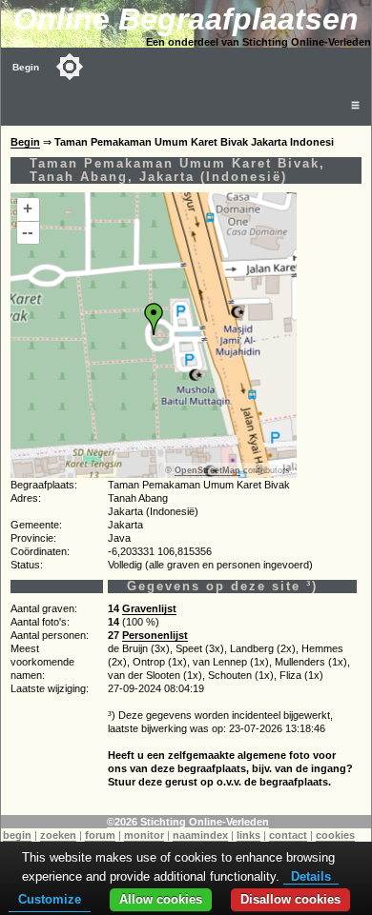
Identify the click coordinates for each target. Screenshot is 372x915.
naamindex (200, 835)
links (248, 835)
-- (27, 232)
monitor (144, 835)
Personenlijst (155, 635)
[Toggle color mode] (70, 67)
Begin (25, 67)
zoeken (58, 835)
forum (100, 835)
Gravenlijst (149, 608)
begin (17, 835)
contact (288, 835)
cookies (335, 835)
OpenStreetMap (207, 470)
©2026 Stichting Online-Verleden (188, 821)
